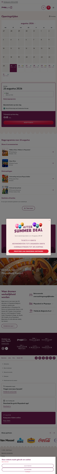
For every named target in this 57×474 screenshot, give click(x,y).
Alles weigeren (27, 469)
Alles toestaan (27, 465)
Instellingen (27, 471)
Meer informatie (5, 461)
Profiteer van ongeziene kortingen (28, 251)
